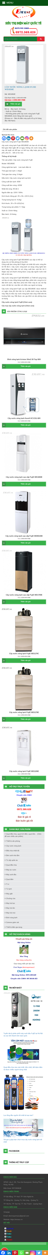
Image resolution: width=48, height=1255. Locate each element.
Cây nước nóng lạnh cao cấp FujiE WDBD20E (24, 536)
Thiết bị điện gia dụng (14, 927)
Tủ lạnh (9, 889)
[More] (31, 138)
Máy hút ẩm (10, 908)
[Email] (22, 138)
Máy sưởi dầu (11, 874)
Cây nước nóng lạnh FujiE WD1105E (24, 771)
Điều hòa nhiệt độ (12, 851)
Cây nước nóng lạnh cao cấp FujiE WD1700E (24, 595)
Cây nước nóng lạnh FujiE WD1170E (24, 712)
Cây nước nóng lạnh (13, 846)
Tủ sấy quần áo (12, 860)
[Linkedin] (9, 138)
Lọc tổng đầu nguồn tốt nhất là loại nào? (18, 1115)
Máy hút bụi (10, 903)
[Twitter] (18, 138)
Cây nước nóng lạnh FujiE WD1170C (24, 654)
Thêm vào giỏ (15, 104)
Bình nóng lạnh (11, 917)
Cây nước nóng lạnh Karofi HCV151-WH (24, 418)
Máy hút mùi (10, 913)
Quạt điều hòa (11, 865)
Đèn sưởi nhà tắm (12, 855)
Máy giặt (9, 894)
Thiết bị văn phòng (13, 841)
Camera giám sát (12, 922)
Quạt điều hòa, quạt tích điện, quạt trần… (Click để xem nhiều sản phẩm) (23, 835)
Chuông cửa (10, 898)
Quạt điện (9, 879)
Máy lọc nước (11, 870)
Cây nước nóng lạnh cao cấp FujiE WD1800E (24, 477)
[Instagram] (27, 138)
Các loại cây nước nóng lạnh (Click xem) (18, 306)
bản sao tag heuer (10, 1246)
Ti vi (7, 884)
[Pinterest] (13, 138)
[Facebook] (4, 138)
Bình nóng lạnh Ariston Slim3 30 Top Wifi (24, 359)
